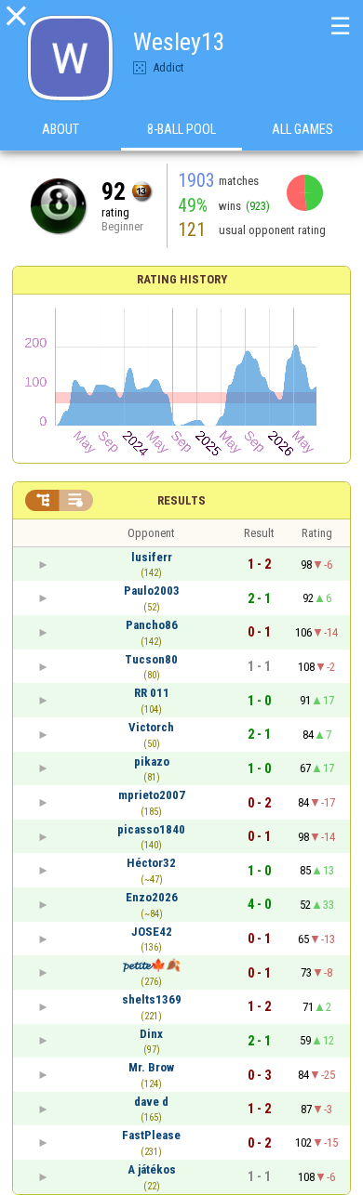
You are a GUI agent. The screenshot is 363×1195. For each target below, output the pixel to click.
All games (302, 129)
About (60, 129)
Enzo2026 (152, 897)
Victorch (151, 727)
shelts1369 (152, 999)
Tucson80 (151, 659)
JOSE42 (151, 932)
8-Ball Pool (181, 129)
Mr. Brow (151, 1067)
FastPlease (151, 1135)
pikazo (151, 761)
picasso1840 (151, 829)
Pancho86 (152, 625)
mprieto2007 (151, 795)
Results (181, 500)
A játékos (152, 1169)
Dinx (151, 1034)
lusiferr (151, 557)
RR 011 (151, 693)
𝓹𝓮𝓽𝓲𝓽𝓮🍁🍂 (152, 965)
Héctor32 (151, 863)
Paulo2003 (152, 591)
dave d (151, 1102)
